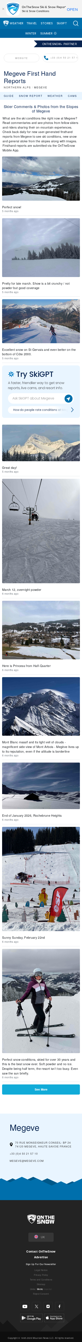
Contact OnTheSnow (41, 1251)
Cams (72, 95)
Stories (47, 23)
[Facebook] (59, 1306)
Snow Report (30, 95)
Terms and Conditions (41, 1279)
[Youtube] (24, 1306)
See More (41, 1089)
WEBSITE (21, 58)
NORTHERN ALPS (17, 87)
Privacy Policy (41, 1274)
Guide (9, 95)
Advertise (41, 1257)
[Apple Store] (54, 1317)
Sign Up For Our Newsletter (41, 1264)
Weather (16, 23)
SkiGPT (62, 23)
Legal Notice (41, 1270)
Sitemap (41, 1284)
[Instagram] (48, 1306)
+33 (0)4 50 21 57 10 (64, 57)
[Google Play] (31, 1317)
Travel (31, 23)
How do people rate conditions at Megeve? (44, 410)
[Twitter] (36, 1306)
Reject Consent (41, 1293)
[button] (75, 23)
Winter (30, 33)
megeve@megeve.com (27, 1160)
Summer (46, 33)
